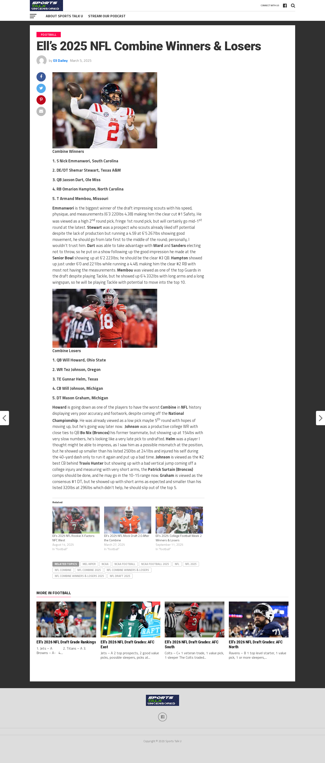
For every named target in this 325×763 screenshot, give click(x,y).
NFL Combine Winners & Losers (128, 570)
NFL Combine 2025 (89, 570)
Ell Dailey (60, 60)
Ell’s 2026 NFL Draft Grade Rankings (66, 642)
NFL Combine (63, 570)
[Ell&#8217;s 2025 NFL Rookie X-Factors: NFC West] (76, 520)
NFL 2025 (191, 564)
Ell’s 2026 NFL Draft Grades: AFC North (256, 644)
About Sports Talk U (64, 16)
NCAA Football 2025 (155, 564)
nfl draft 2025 (120, 576)
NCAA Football (125, 564)
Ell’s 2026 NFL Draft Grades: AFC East (127, 644)
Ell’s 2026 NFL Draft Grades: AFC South (191, 644)
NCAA (105, 564)
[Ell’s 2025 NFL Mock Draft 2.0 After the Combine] (127, 520)
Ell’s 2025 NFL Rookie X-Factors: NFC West (73, 537)
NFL (177, 564)
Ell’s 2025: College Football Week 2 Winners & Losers (179, 537)
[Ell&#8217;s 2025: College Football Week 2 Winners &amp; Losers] (179, 520)
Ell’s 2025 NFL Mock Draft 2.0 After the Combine (126, 537)
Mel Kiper (89, 564)
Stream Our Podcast (107, 16)
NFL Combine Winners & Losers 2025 (79, 576)
